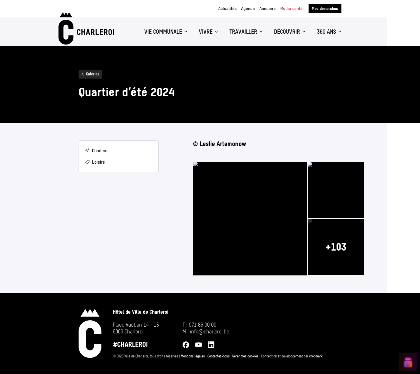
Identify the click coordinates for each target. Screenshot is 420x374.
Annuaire (267, 8)
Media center (292, 8)
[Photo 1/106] (250, 218)
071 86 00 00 (202, 325)
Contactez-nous (218, 356)
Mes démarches (325, 8)
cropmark (316, 356)
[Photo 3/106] (336, 247)
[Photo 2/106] (336, 190)
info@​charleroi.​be (209, 332)
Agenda (248, 8)
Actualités (227, 8)
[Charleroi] (85, 28)
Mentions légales (193, 356)
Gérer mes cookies (245, 356)
